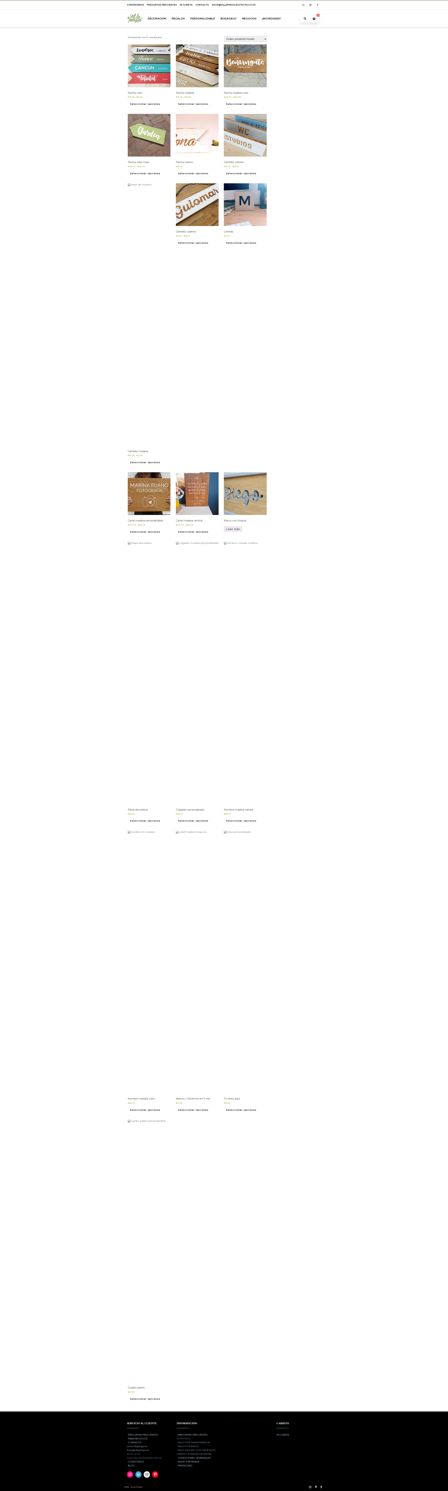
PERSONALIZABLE (202, 18)
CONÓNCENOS (135, 4)
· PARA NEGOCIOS (137, 1438)
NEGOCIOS (249, 18)
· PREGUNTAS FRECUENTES (142, 1434)
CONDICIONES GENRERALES (194, 1457)
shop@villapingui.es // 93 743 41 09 (233, 4)
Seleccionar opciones (145, 104)
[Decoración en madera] (135, 26)
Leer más (233, 529)
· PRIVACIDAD (184, 1465)
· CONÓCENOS (135, 1461)
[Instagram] (303, 5)
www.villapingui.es (137, 1446)
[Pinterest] (310, 5)
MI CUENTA (186, 4)
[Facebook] (317, 5)
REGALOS (178, 18)
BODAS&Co (228, 18)
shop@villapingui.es (138, 1450)
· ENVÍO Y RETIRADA (188, 1461)
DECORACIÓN (157, 18)
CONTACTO (202, 4)
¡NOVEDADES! (271, 18)
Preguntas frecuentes (162, 4)
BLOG (131, 1465)
